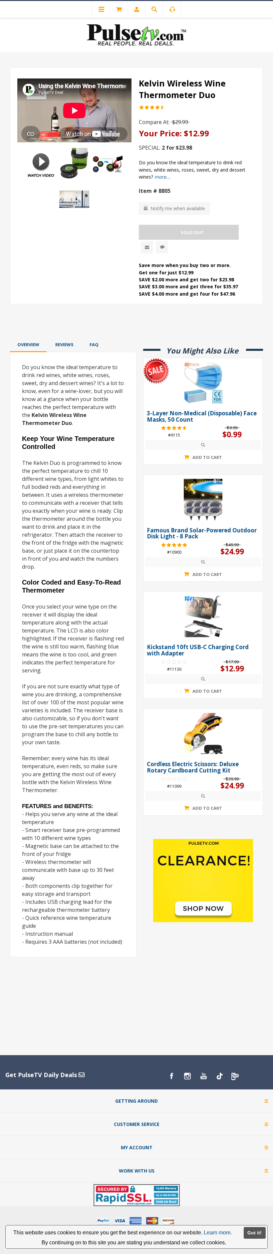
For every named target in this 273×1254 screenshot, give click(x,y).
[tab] (28, 344)
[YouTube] (203, 1076)
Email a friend (147, 247)
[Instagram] (187, 1076)
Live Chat (162, 247)
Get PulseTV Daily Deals (42, 1075)
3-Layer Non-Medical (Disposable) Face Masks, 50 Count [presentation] (202, 416)
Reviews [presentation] (64, 345)
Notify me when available (177, 208)
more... (162, 177)
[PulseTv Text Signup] (235, 1076)
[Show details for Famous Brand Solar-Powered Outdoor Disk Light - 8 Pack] (203, 499)
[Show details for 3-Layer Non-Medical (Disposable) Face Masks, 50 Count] (203, 382)
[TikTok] (219, 1076)
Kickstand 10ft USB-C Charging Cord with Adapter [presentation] (198, 650)
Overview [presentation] (28, 345)
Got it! (254, 1232)
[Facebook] (171, 1076)
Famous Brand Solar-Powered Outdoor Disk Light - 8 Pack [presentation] (202, 533)
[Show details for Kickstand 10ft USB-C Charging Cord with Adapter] (203, 616)
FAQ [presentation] (94, 345)
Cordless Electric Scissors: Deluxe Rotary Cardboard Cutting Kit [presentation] (193, 767)
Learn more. (218, 1232)
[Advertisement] (136, 322)
